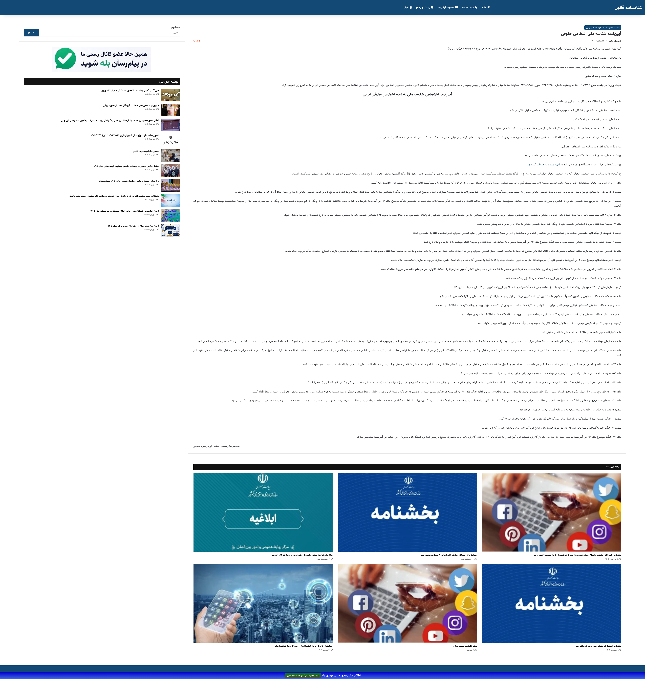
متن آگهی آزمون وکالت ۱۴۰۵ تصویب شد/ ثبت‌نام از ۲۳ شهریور (130, 90)
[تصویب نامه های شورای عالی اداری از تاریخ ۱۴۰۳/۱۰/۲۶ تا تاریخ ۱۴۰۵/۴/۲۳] (170, 140)
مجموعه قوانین (447, 7)
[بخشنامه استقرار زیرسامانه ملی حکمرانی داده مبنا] (551, 603)
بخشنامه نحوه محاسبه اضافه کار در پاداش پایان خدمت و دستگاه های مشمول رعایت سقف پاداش (114, 196)
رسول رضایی (614, 40)
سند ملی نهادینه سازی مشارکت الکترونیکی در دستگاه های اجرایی (302, 555)
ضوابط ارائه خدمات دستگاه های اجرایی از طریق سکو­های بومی (448, 555)
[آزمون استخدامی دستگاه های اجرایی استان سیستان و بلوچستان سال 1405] (170, 215)
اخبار (407, 7)
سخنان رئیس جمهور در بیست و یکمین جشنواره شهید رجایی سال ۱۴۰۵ (126, 166)
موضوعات (469, 7)
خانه (484, 7)
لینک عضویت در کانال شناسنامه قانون (303, 675)
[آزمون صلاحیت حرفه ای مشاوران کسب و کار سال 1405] (170, 230)
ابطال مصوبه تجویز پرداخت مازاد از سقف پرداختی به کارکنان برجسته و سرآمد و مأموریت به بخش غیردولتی (110, 120)
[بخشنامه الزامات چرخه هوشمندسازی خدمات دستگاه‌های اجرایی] (263, 603)
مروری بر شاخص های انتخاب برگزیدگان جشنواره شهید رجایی (131, 105)
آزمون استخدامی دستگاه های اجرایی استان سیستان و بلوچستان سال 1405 (124, 211)
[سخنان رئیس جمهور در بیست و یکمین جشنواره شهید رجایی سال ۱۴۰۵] (170, 170)
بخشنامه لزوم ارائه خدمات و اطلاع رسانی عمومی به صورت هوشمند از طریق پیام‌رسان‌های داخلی (577, 555)
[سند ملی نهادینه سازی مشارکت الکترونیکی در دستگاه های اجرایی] (263, 512)
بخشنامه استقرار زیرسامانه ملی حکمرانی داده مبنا (598, 646)
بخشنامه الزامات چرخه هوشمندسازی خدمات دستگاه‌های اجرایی (303, 646)
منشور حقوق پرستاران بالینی (146, 151)
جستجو (175, 27)
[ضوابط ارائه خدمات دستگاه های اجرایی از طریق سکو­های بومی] (407, 512)
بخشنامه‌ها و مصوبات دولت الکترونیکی (602, 27)
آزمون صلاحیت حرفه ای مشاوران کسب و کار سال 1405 (133, 226)
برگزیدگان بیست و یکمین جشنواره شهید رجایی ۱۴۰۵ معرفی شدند (129, 181)
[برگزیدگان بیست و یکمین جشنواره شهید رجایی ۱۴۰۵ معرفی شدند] (170, 185)
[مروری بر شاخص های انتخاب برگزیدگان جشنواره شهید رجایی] (170, 110)
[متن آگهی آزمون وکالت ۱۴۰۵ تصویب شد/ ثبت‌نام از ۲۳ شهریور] (170, 95)
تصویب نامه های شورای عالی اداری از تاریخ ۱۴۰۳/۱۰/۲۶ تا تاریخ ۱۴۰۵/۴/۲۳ (125, 135)
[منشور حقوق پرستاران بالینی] (170, 155)
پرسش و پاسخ (423, 7)
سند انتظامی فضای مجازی (465, 646)
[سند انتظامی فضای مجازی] (407, 603)
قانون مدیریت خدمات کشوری (544, 164)
